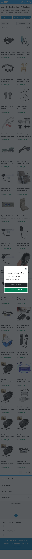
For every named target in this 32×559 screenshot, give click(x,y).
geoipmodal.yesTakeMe (16, 289)
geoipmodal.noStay (16, 284)
